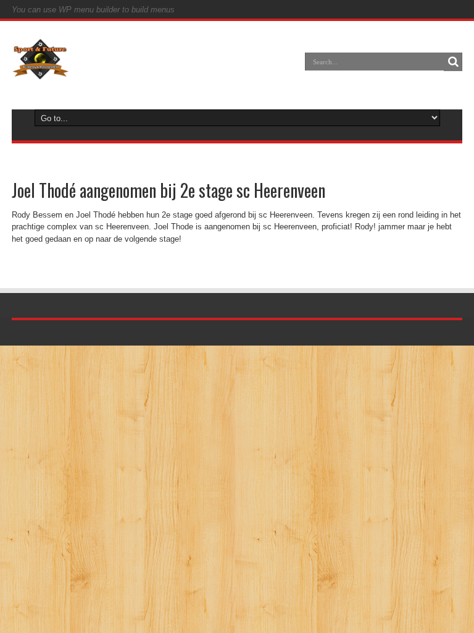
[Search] (453, 62)
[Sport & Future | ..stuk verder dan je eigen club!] (40, 70)
